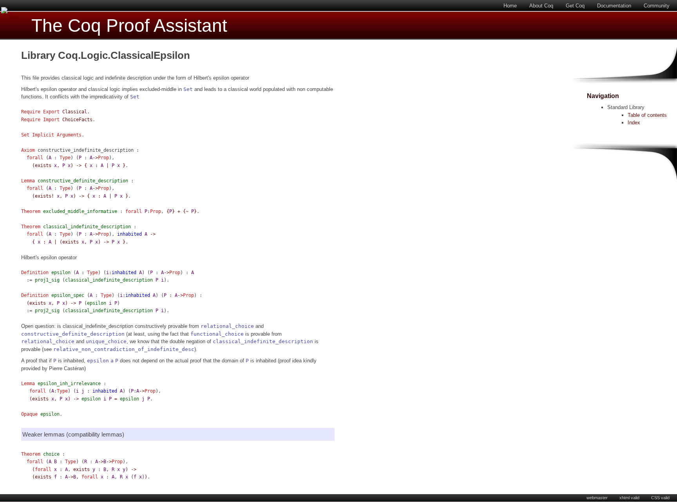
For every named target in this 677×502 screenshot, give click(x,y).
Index (634, 123)
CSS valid (660, 497)
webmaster (597, 497)
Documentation (614, 6)
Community (657, 6)
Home (510, 6)
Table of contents (647, 115)
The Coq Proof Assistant (129, 26)
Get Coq (575, 6)
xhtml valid (629, 497)
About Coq (541, 6)
